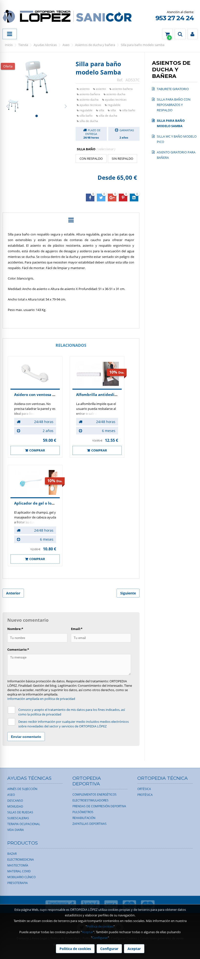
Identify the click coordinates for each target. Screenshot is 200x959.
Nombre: (15, 629)
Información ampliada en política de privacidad (41, 698)
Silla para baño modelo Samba (142, 45)
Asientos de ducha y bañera (95, 45)
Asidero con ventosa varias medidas (47, 394)
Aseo (66, 45)
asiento (85, 89)
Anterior (13, 593)
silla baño (128, 110)
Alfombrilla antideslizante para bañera (112, 394)
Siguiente (128, 593)
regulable (114, 105)
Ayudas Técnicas (45, 45)
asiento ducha (115, 94)
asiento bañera (122, 89)
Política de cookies (100, 926)
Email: (76, 629)
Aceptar (87, 932)
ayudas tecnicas (116, 99)
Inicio (9, 45)
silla (101, 110)
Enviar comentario (26, 737)
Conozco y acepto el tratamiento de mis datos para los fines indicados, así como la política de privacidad (71, 711)
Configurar (100, 937)
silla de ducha (108, 115)
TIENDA (23, 45)
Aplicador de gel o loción (36, 503)
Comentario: (18, 649)
